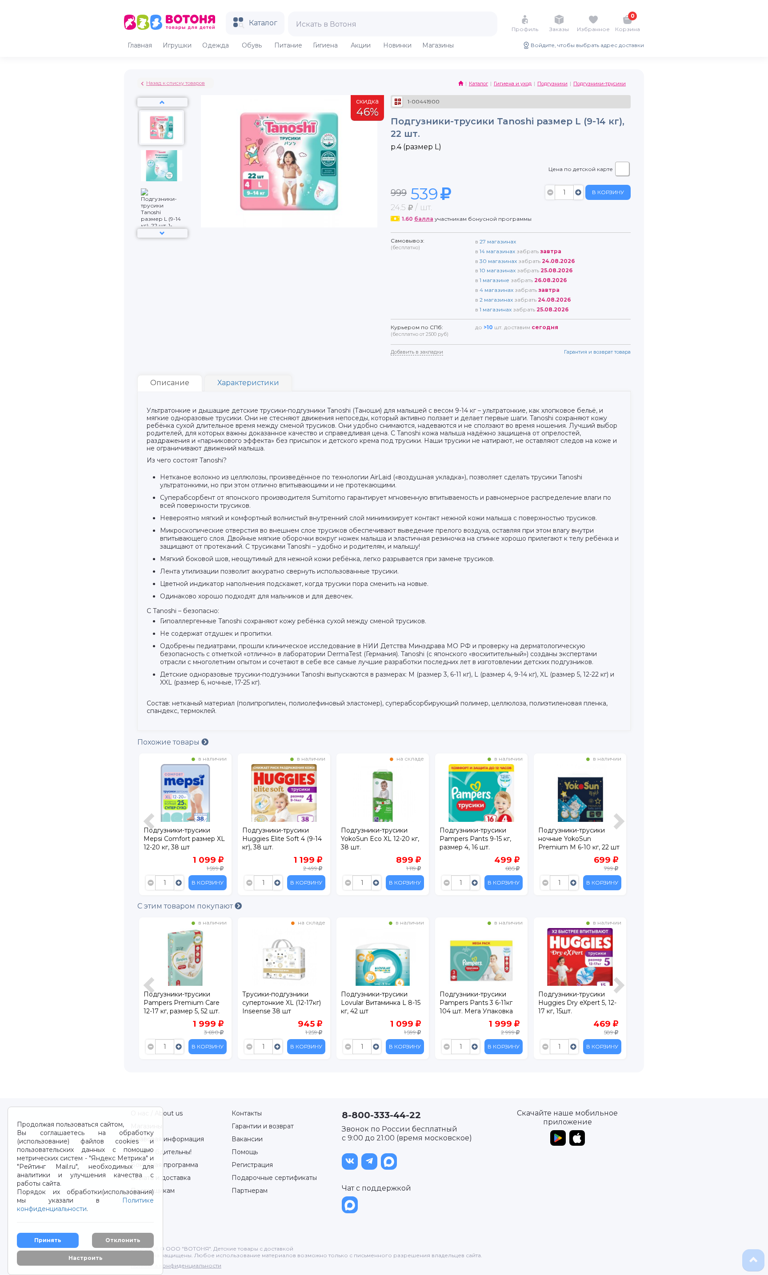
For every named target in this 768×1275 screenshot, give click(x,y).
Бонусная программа (164, 1165)
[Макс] (389, 1161)
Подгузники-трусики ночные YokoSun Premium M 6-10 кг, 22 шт (579, 838)
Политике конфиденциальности (85, 1204)
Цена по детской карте (580, 169)
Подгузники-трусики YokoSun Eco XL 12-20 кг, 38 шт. (380, 838)
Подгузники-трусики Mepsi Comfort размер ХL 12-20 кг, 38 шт (184, 838)
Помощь (245, 1152)
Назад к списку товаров (175, 83)
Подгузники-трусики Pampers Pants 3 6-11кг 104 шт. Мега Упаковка (476, 1002)
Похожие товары (169, 742)
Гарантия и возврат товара (597, 352)
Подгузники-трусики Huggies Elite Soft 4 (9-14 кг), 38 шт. (282, 838)
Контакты (247, 1113)
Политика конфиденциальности (176, 1265)
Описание (169, 383)
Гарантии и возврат (263, 1126)
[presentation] (150, 826)
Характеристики (248, 383)
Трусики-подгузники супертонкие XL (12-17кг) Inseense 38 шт (281, 1002)
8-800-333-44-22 (381, 1115)
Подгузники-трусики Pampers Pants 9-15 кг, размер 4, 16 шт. (475, 838)
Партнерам (250, 1191)
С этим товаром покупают (186, 906)
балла (423, 218)
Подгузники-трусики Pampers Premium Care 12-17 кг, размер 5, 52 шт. (182, 1002)
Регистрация (252, 1165)
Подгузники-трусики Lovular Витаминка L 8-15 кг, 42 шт (380, 1002)
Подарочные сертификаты (274, 1178)
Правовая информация (167, 1139)
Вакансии (247, 1139)
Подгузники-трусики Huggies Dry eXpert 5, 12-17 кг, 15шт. (577, 1002)
